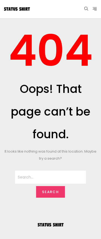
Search (50, 191)
